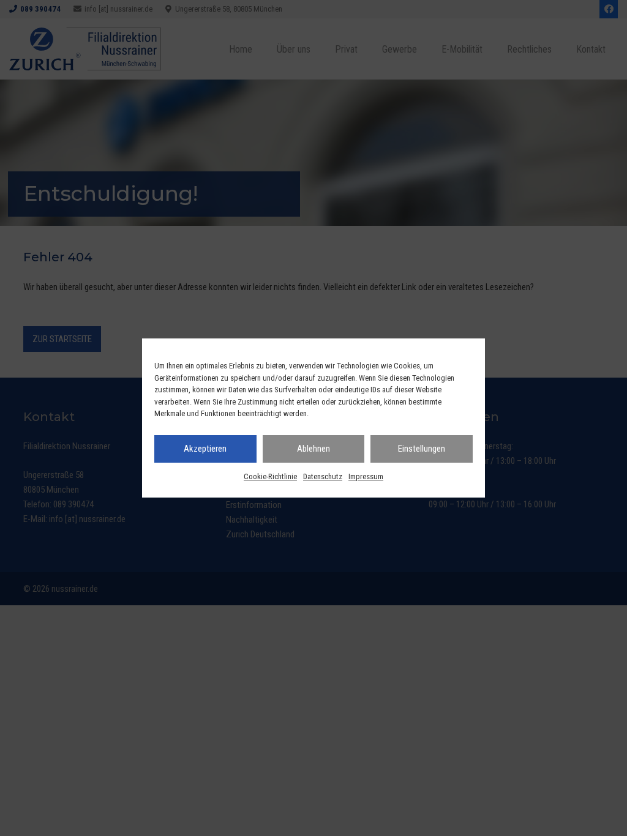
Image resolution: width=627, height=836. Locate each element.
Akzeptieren (205, 448)
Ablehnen (313, 448)
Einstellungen (421, 448)
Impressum (365, 476)
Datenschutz (322, 476)
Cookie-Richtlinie (270, 476)
